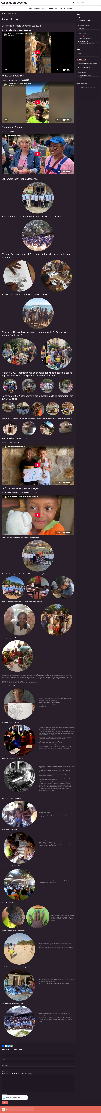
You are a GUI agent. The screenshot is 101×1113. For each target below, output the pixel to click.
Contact (51, 8)
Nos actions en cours (83, 23)
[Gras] (2, 1074)
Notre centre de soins (83, 25)
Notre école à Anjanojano (84, 75)
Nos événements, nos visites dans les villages (87, 64)
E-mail (3, 1059)
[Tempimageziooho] (56, 619)
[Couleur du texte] (10, 1074)
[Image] (20, 1074)
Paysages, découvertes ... (84, 67)
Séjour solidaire (82, 33)
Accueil (3, 13)
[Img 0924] (19, 351)
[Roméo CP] (19, 814)
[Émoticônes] (26, 1074)
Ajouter (4, 1102)
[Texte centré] (15, 1074)
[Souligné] (6, 1074)
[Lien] (16, 1074)
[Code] (24, 1074)
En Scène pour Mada (83, 41)
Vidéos (80, 53)
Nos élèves (80, 77)
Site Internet (5, 1065)
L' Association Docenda (84, 17)
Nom (3, 1053)
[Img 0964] (38, 313)
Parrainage (81, 28)
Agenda (44, 8)
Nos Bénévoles (81, 30)
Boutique (69, 8)
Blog (56, 8)
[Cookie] (3, 1110)
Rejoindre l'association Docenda (86, 43)
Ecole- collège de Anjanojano (85, 20)
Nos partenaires (82, 72)
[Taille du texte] (8, 1074)
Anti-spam (4, 1094)
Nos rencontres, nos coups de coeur (87, 70)
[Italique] (4, 1074)
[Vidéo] (22, 1074)
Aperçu (30, 1073)
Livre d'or (62, 8)
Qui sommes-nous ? (34, 8)
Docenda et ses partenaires (85, 38)
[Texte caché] (18, 1074)
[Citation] (13, 1074)
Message (4, 1071)
